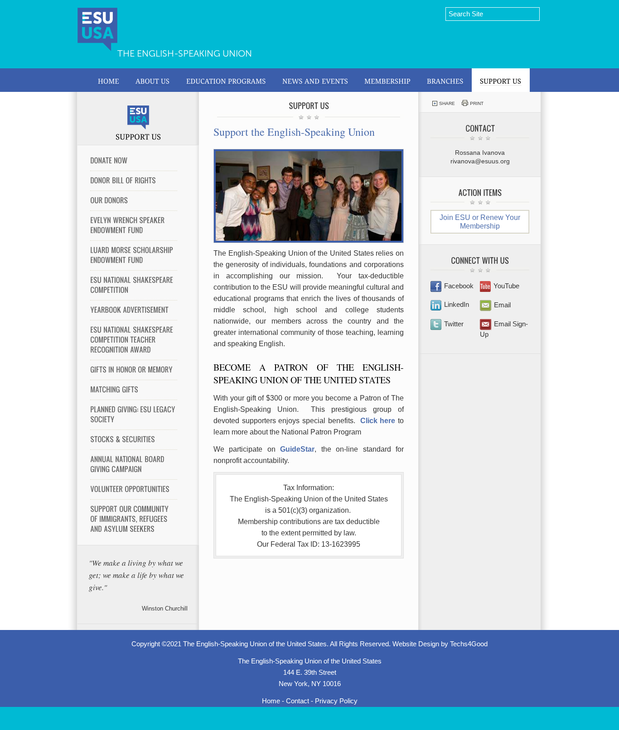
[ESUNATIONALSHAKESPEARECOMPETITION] (133, 285)
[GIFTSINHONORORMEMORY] (133, 370)
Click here (378, 421)
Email (502, 305)
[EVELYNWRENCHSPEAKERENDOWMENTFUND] (133, 225)
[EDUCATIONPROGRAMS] (226, 80)
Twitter (454, 324)
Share (447, 103)
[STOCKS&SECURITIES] (133, 439)
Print (477, 103)
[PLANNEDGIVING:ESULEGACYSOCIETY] (133, 414)
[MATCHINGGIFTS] (133, 390)
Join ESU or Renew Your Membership (480, 222)
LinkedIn (456, 304)
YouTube (506, 286)
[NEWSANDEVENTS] (315, 80)
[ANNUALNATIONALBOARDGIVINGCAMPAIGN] (133, 464)
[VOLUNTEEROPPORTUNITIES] (133, 489)
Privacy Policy (336, 701)
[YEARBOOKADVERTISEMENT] (133, 310)
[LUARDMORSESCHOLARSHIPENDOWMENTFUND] (133, 255)
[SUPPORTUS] (501, 80)
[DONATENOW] (133, 161)
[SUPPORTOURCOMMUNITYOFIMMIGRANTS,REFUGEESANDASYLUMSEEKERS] (133, 519)
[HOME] (108, 80)
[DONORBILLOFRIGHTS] (133, 181)
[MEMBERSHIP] (387, 80)
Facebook (459, 286)
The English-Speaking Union (184, 53)
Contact (297, 701)
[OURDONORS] (133, 200)
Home (271, 701)
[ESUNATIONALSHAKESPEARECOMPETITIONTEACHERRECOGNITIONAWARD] (133, 340)
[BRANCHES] (445, 80)
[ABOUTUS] (152, 80)
